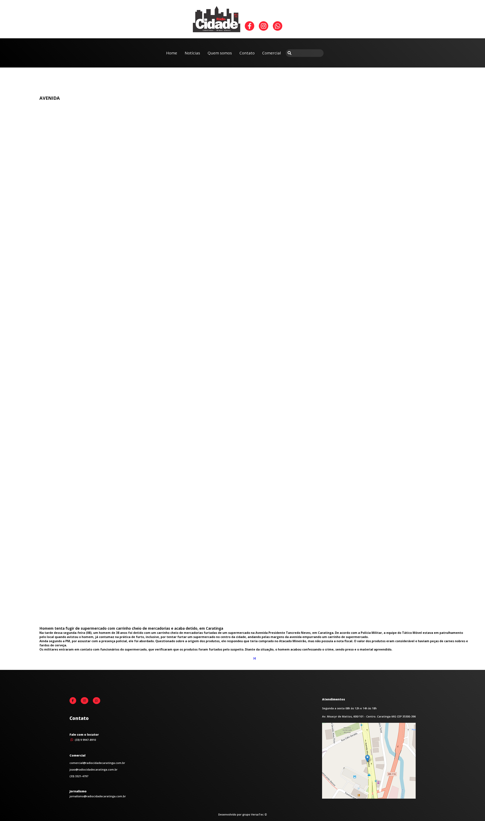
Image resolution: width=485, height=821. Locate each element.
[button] (367, 758)
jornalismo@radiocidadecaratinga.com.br (98, 796)
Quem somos (220, 53)
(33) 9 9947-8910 (85, 740)
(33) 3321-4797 (79, 776)
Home (171, 53)
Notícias (192, 53)
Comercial (271, 53)
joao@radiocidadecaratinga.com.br (93, 769)
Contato (247, 53)
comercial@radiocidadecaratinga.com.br (97, 763)
